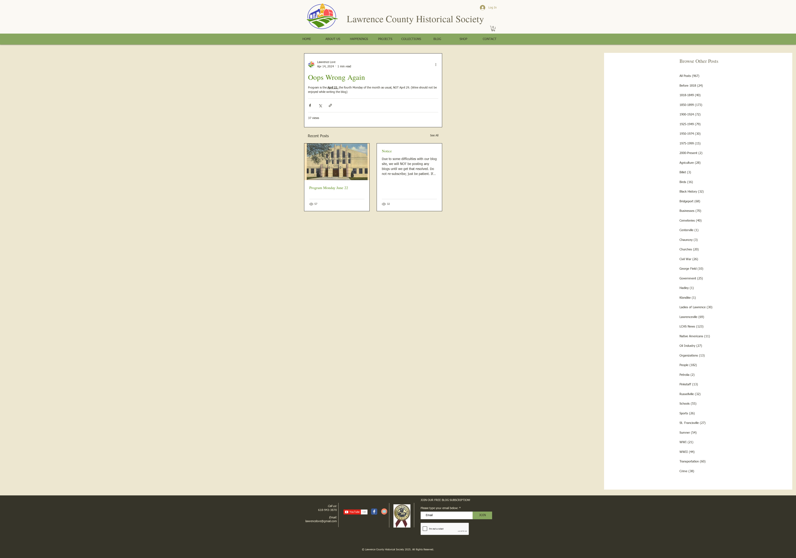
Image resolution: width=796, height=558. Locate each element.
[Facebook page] (374, 511)
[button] (493, 28)
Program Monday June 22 (328, 187)
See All (434, 135)
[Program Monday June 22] (336, 161)
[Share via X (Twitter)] (320, 105)
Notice (387, 150)
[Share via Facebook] (310, 105)
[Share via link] (330, 105)
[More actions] (435, 64)
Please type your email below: (439, 508)
